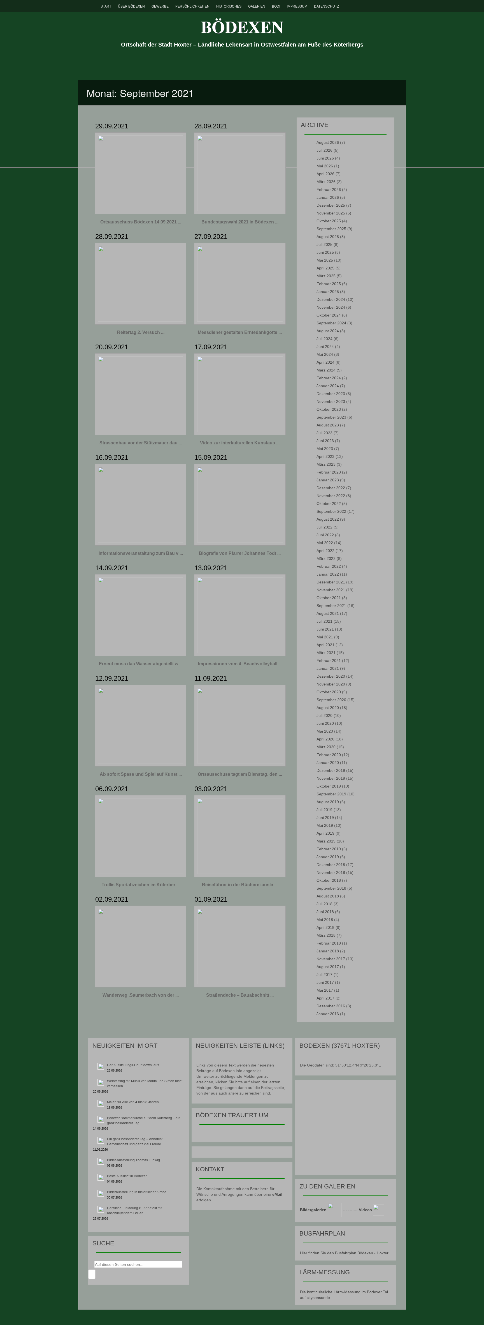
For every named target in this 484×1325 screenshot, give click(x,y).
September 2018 (331, 888)
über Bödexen (131, 6)
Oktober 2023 (329, 409)
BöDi (276, 6)
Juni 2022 (325, 535)
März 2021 (326, 652)
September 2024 (331, 323)
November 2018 (331, 872)
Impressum (297, 6)
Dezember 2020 (331, 676)
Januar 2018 (328, 951)
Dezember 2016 (331, 1006)
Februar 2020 (329, 754)
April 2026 (325, 174)
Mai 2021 (325, 637)
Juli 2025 (324, 244)
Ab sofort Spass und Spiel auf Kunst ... (141, 774)
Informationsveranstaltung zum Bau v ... (141, 553)
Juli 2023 (324, 433)
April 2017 (325, 998)
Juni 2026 (325, 158)
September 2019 (331, 794)
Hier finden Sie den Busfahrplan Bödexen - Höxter (344, 1253)
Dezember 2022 (331, 488)
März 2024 (326, 370)
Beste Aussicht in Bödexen (127, 1175)
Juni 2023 (325, 440)
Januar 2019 (328, 857)
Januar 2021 (328, 668)
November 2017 (331, 959)
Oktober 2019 (329, 786)
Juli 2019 (324, 809)
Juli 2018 (324, 904)
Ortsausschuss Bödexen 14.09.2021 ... (140, 222)
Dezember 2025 (331, 205)
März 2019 (326, 841)
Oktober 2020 (329, 692)
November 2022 (331, 495)
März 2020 (326, 747)
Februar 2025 (329, 283)
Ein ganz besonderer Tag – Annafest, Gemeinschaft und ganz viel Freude (135, 1141)
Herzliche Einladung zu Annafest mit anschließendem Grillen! (134, 1210)
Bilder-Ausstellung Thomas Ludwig (133, 1159)
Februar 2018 (329, 943)
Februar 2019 (329, 849)
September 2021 (331, 605)
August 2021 (328, 613)
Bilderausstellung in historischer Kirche (136, 1191)
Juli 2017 (324, 974)
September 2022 (331, 511)
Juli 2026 (324, 150)
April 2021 (325, 645)
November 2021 (331, 590)
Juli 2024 (324, 338)
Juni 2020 (325, 723)
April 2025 (325, 268)
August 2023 (328, 425)
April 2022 (325, 550)
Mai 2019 (325, 825)
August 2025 (328, 236)
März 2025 (326, 276)
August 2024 (328, 331)
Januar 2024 (328, 386)
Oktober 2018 (329, 880)
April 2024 (325, 362)
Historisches (228, 6)
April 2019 (325, 833)
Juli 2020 (324, 715)
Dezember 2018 (331, 864)
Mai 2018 (325, 919)
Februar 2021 (329, 660)
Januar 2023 (328, 480)
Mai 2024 (325, 354)
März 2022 (326, 558)
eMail (277, 1194)
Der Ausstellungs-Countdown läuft (133, 1064)
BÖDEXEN (242, 26)
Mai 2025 (325, 260)
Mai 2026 (325, 166)
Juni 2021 (325, 629)
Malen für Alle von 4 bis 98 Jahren (133, 1101)
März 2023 (326, 464)
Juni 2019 (325, 817)
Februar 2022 (329, 566)
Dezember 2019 (331, 770)
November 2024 (331, 307)
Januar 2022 (328, 574)
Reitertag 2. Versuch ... (140, 332)
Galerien (256, 6)
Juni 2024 (325, 346)
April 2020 (325, 739)
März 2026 (326, 181)
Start (106, 6)
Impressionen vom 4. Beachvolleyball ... (240, 663)
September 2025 (331, 229)
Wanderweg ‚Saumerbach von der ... (141, 995)
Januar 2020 (328, 762)
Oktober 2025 (329, 221)
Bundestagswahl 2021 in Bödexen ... (239, 222)
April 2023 (325, 456)
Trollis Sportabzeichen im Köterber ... (141, 884)
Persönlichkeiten (192, 6)
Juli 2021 (324, 621)
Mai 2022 (325, 543)
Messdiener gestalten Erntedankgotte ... (240, 332)
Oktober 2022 (329, 503)
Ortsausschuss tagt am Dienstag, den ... (240, 774)
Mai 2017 (325, 990)
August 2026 (328, 142)
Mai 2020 (325, 731)
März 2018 (326, 935)
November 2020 (331, 684)
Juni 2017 (325, 982)
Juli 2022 (324, 527)
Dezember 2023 (331, 393)
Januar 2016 (328, 1014)
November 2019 (331, 778)
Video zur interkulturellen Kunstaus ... (240, 442)
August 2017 (328, 966)
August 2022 (328, 519)
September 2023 (331, 417)
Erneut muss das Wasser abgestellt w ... (141, 663)
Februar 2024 (329, 378)
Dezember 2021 (331, 582)
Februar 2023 (329, 472)
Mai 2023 (325, 448)
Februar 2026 (329, 189)
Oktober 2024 (329, 315)
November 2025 (331, 213)
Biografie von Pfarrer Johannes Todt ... (240, 553)
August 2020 (328, 707)
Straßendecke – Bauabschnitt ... (240, 995)
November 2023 (331, 401)
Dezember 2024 (331, 299)
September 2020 (331, 700)
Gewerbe (160, 6)
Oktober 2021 (329, 597)
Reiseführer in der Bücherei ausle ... (240, 884)
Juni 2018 (325, 912)
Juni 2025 (325, 252)
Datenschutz (326, 6)
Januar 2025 (328, 291)
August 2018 (328, 896)
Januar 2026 (328, 197)
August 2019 (328, 802)
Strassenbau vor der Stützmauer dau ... (140, 442)
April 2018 (325, 927)
